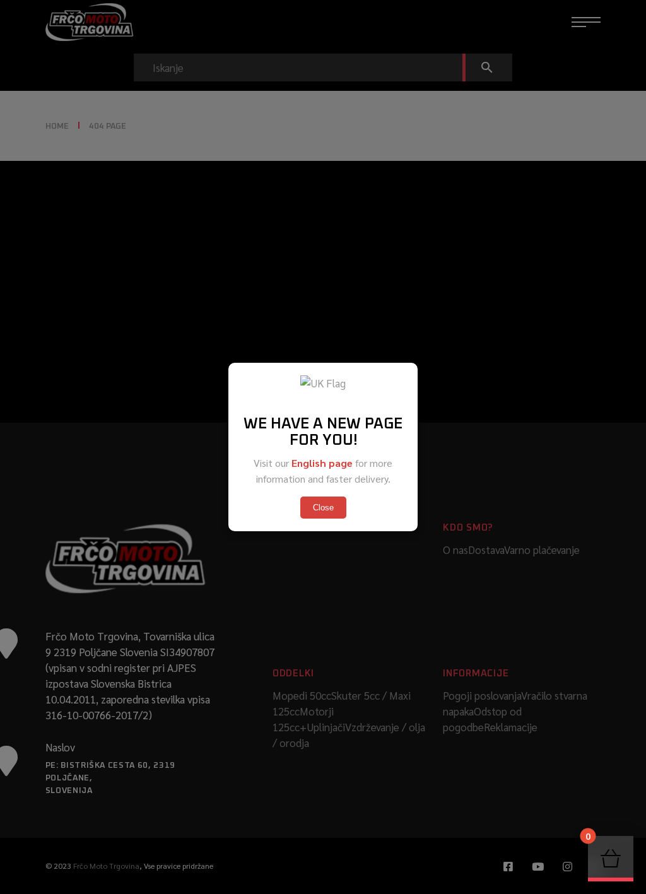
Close (323, 507)
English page (322, 462)
